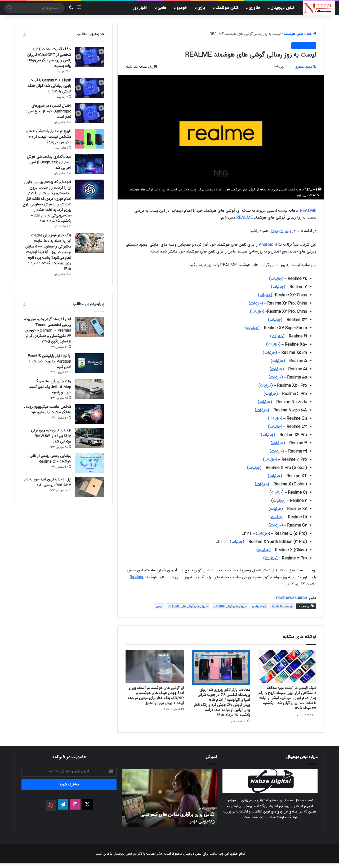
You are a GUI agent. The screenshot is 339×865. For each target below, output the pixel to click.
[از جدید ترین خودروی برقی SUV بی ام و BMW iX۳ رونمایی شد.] (89, 438)
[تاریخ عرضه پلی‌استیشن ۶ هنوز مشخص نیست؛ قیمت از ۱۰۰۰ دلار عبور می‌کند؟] (89, 139)
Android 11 (268, 244)
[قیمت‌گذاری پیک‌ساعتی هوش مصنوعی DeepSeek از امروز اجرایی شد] (89, 164)
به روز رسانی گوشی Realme (230, 606)
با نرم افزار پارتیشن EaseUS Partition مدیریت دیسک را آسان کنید (49, 361)
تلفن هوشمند (227, 7)
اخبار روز (140, 7)
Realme (137, 577)
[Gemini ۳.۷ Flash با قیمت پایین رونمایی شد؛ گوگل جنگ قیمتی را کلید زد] (89, 88)
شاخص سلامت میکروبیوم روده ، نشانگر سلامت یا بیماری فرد (47, 410)
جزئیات (276, 492)
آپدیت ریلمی (259, 606)
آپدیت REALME (282, 606)
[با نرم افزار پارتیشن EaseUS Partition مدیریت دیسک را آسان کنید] (89, 363)
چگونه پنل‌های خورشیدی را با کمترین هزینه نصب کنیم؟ (174, 818)
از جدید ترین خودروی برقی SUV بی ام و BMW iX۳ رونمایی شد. (51, 436)
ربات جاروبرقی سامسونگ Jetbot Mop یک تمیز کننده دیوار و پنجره (50, 387)
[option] (169, 798)
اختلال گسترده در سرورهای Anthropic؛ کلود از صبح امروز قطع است (48, 111)
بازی (201, 7)
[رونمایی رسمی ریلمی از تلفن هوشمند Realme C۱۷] (89, 463)
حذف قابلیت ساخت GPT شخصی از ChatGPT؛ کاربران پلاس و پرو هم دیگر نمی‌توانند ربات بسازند (49, 57)
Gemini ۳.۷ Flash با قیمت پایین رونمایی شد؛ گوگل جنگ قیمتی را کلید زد (49, 86)
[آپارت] (51, 805)
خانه (309, 34)
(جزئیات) (276, 278)
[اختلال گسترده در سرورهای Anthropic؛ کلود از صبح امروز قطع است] (89, 113)
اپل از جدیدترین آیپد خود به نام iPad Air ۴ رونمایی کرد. (47, 482)
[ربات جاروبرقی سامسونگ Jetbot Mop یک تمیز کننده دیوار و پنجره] (89, 389)
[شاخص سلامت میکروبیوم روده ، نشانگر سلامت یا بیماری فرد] (89, 414)
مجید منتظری (303, 66)
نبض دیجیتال (280, 231)
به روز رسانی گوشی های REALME (188, 606)
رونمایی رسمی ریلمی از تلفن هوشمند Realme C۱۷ (50, 459)
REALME (308, 210)
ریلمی (159, 606)
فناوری (254, 7)
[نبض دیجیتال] (319, 8)
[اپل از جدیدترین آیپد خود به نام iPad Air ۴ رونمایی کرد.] (89, 487)
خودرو (182, 7)
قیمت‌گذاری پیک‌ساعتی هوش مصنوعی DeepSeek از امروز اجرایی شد (49, 162)
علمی (162, 7)
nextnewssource (291, 597)
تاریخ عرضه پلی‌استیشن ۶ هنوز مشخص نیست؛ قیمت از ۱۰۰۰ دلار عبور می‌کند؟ (48, 137)
